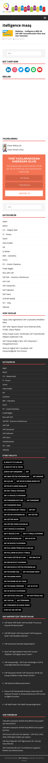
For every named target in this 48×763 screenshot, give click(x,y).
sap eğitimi (33, 515)
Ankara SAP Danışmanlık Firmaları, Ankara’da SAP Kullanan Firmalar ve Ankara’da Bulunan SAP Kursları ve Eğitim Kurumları (24, 694)
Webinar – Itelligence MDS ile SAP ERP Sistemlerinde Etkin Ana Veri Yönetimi (30, 33)
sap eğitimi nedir (11, 519)
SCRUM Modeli (9, 298)
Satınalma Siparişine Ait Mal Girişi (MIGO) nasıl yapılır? (23, 721)
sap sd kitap (32, 586)
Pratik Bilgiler (8, 268)
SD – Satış (7, 303)
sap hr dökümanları (13, 538)
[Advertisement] (24, 106)
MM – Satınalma (9, 256)
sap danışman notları (13, 500)
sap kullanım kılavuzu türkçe (17, 553)
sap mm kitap (34, 557)
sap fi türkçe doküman (33, 534)
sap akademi (38, 476)
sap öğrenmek (23, 600)
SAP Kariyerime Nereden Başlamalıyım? (19, 644)
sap (27, 472)
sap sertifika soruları (13, 596)
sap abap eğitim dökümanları (16, 476)
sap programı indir (31, 572)
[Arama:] (24, 53)
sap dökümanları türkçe (14, 510)
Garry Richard (8, 743)
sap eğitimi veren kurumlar (16, 524)
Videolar (6, 307)
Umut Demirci (20, 39)
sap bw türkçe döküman (14, 491)
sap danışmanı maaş (12, 505)
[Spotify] (33, 69)
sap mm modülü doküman (15, 562)
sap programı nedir (12, 576)
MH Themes (23, 758)
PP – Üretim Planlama (12, 264)
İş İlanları (6, 251)
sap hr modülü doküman (14, 543)
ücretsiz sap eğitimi (12, 610)
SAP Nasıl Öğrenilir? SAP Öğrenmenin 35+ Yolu (20, 741)
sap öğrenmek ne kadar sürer (17, 605)
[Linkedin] (8, 69)
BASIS (5, 226)
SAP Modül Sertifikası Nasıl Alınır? (17, 683)
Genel (5, 238)
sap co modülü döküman (15, 495)
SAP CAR (6, 281)
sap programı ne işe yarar (15, 581)
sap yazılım (9, 600)
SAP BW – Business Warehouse (16, 277)
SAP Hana (7, 294)
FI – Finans (7, 234)
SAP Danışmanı (9, 285)
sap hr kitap (30, 538)
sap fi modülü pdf (11, 534)
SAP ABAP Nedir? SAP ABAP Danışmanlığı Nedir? (22, 704)
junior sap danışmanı (13, 472)
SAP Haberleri (8, 290)
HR (4, 247)
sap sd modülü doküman (14, 591)
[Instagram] (14, 69)
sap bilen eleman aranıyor (28, 481)
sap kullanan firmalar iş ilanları (18, 548)
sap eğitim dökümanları (14, 515)
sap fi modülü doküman (14, 529)
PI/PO (5, 260)
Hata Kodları (8, 243)
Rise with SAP (8, 273)
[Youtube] (39, 69)
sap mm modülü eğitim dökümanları (19, 567)
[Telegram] (27, 69)
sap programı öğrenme (14, 586)
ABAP (5, 221)
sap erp (32, 510)
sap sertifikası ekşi (35, 596)
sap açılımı (8, 481)
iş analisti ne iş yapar (13, 467)
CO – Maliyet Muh (10, 230)
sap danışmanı (33, 500)
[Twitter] (21, 69)
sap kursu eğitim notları (15, 557)
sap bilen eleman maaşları (15, 486)
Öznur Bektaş (13, 145)
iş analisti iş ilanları (13, 462)
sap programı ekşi (11, 572)
